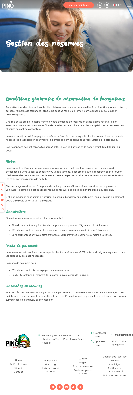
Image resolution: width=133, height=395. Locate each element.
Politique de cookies (114, 375)
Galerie (18, 367)
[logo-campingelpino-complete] (8, 5)
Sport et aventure (83, 366)
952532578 (118, 345)
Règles (115, 360)
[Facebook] (53, 387)
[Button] (99, 5)
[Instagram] (60, 387)
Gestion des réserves (115, 356)
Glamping (50, 364)
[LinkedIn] (66, 387)
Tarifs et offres (18, 364)
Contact (18, 371)
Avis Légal (114, 364)
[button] (117, 5)
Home (18, 360)
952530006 (118, 341)
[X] (80, 387)
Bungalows (50, 360)
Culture (82, 358)
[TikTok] (73, 387)
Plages (82, 362)
